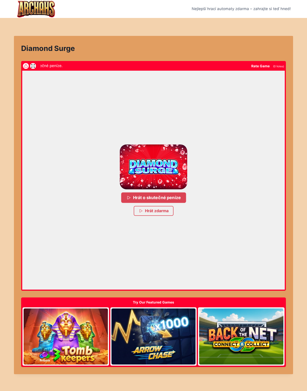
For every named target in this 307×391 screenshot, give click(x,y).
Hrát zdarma (157, 210)
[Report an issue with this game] (26, 66)
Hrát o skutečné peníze (156, 197)
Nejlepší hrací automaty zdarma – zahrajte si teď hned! (241, 9)
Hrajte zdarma (65, 336)
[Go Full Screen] (33, 66)
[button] (153, 166)
